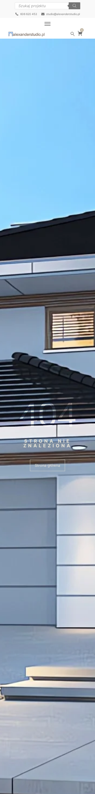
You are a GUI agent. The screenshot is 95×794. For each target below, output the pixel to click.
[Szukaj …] (72, 34)
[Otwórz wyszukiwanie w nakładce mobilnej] (47, 5)
